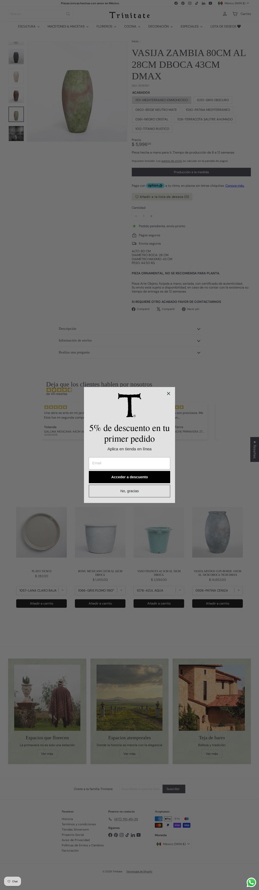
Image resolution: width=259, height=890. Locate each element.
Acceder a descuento (129, 477)
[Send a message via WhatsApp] (251, 882)
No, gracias (129, 491)
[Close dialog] (168, 393)
